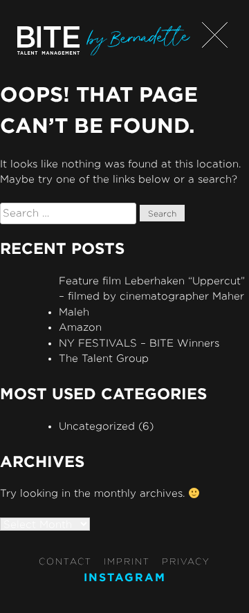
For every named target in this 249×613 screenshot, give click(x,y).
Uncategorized (97, 426)
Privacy (186, 561)
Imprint (127, 561)
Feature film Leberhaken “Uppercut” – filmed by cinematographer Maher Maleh (152, 296)
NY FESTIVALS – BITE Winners (139, 343)
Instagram (125, 577)
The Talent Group (104, 358)
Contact (65, 561)
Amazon (80, 327)
